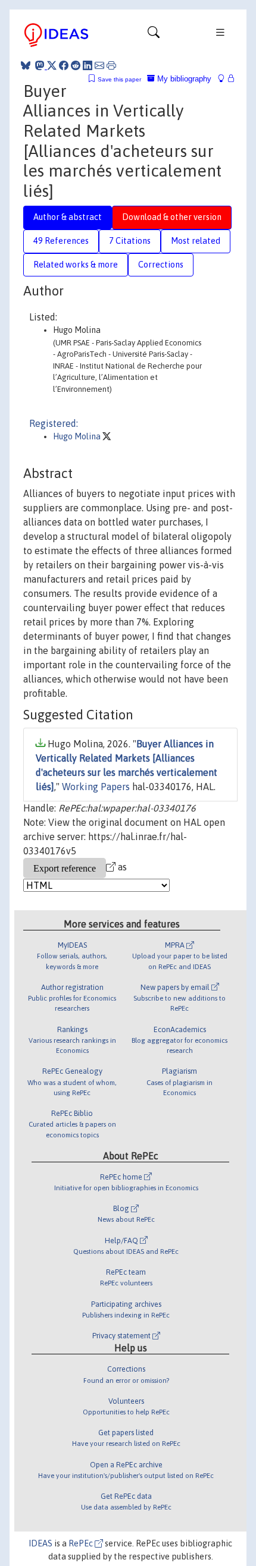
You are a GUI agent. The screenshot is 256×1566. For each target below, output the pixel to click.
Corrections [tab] (160, 264)
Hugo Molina (77, 436)
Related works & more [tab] (75, 264)
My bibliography (183, 78)
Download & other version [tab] (171, 217)
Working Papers (96, 786)
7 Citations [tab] (130, 241)
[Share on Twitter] (52, 65)
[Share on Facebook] (63, 65)
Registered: (53, 423)
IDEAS (40, 1543)
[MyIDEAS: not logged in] (224, 78)
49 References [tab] (61, 241)
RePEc (81, 1543)
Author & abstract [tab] (67, 217)
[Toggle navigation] (153, 35)
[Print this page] (111, 65)
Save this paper (119, 79)
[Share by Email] (99, 65)
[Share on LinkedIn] (87, 65)
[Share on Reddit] (75, 65)
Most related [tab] (195, 241)
